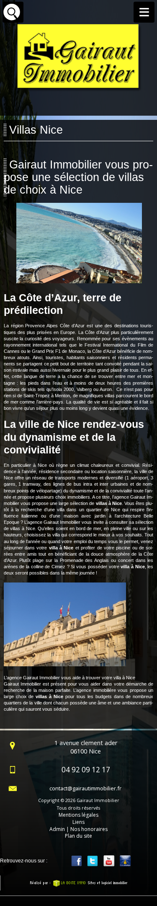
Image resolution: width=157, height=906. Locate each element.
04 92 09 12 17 (86, 769)
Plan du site (78, 835)
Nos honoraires (89, 829)
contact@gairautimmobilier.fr (85, 788)
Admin (57, 829)
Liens (78, 822)
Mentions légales (78, 814)
